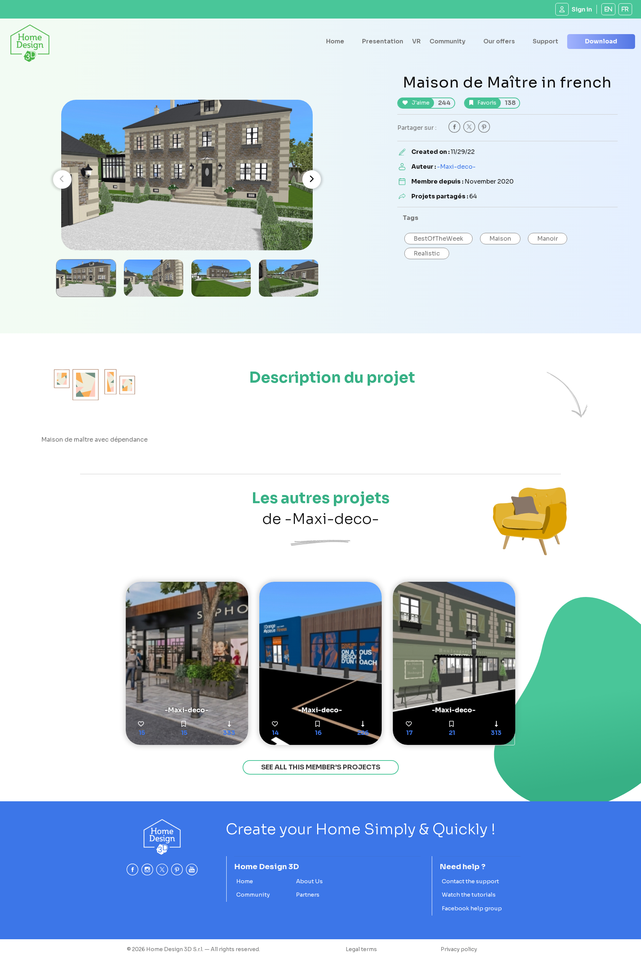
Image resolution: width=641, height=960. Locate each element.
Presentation (382, 41)
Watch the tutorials (469, 894)
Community (448, 41)
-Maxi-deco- (456, 167)
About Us (309, 881)
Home (335, 41)
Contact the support (470, 881)
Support (545, 41)
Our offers (499, 41)
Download (601, 41)
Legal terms (361, 949)
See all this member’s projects (320, 767)
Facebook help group (472, 908)
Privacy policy (459, 949)
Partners (307, 894)
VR (416, 41)
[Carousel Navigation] (187, 179)
